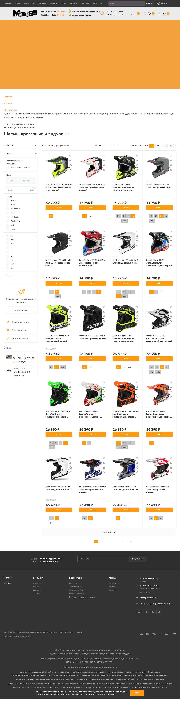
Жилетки (169, 34)
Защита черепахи (36, 26)
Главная (7, 3)
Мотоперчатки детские (148, 80)
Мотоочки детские (146, 54)
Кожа (80, 113)
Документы (37, 594)
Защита (23, 113)
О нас (17, 3)
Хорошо (137, 693)
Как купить (29, 3)
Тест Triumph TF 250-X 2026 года (24, 360)
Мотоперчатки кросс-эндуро (127, 23)
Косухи (168, 21)
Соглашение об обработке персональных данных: (90, 667)
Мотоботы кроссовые (61, 23)
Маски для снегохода (108, 45)
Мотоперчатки (55, 113)
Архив (40, 117)
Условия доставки (76, 590)
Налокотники (38, 37)
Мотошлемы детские (147, 48)
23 (122, 541)
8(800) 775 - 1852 (52, 15)
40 (158, 145)
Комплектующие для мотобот (64, 35)
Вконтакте (139, 612)
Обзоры (112, 590)
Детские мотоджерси (147, 67)
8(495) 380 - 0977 (53, 11)
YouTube (152, 612)
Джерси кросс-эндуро (22, 42)
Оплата (53, 3)
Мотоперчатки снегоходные (127, 35)
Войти (164, 3)
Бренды (7, 583)
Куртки (168, 24)
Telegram (146, 612)
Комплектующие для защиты (41, 51)
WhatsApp (159, 612)
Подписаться (138, 559)
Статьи (63, 3)
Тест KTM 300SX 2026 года (21, 374)
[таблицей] (118, 145)
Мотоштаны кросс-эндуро (20, 34)
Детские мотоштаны (147, 73)
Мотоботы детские (146, 42)
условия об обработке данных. (99, 694)
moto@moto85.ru (148, 597)
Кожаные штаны (169, 29)
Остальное (22, 117)
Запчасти (32, 117)
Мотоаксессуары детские (150, 86)
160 (172, 145)
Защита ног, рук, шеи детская (149, 23)
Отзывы (85, 3)
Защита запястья (40, 46)
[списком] (114, 145)
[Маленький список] (96, 145)
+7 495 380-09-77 (149, 579)
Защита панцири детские (149, 29)
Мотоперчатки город (127, 29)
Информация (75, 578)
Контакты (97, 3)
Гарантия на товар (76, 594)
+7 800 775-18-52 (149, 586)
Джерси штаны (12, 113)
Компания (38, 578)
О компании (38, 583)
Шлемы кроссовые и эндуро (89, 23)
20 (151, 145)
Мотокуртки (89, 113)
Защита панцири (40, 21)
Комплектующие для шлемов (88, 29)
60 (165, 145)
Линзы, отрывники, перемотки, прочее (108, 35)
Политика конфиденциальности (82, 597)
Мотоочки (43, 113)
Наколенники (39, 34)
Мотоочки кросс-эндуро (108, 24)
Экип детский (70, 113)
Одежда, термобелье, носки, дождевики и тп (119, 113)
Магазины (73, 583)
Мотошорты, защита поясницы (42, 42)
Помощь (113, 578)
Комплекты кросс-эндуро (19, 24)
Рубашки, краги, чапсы (169, 43)
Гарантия (74, 3)
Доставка (42, 3)
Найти (149, 3)
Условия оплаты (75, 587)
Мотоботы (32, 113)
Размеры (112, 587)
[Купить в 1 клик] (70, 165)
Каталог (8, 578)
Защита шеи (38, 30)
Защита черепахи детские (150, 35)
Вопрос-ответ (114, 583)
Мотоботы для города (63, 29)
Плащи (168, 37)
